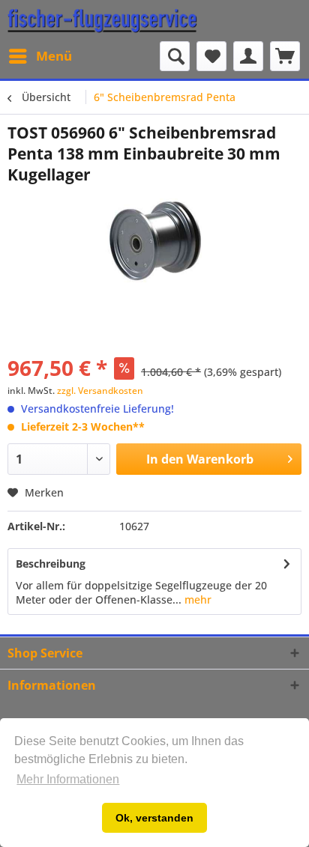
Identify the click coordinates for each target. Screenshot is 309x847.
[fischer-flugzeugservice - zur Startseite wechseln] (102, 20)
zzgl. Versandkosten (100, 390)
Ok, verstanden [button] (155, 818)
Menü (54, 55)
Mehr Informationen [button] (67, 779)
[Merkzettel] (211, 56)
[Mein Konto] (248, 56)
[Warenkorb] (285, 56)
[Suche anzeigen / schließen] (175, 56)
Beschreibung (51, 563)
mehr (197, 599)
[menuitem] (40, 56)
